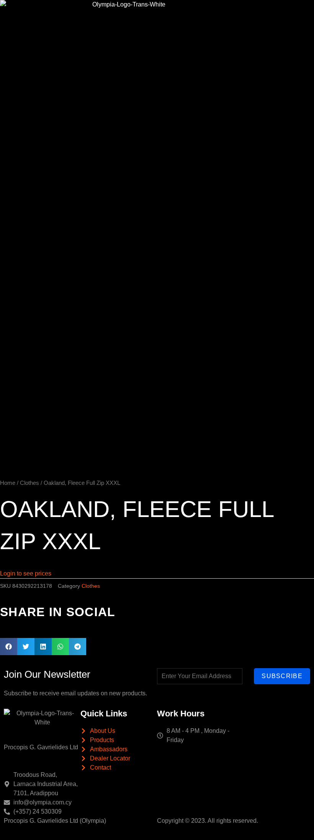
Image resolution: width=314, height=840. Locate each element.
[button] (8, 646)
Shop (246, 15)
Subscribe (282, 676)
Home (117, 15)
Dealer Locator (273, 15)
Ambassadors (211, 15)
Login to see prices (25, 573)
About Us (143, 15)
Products (172, 15)
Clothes (29, 483)
